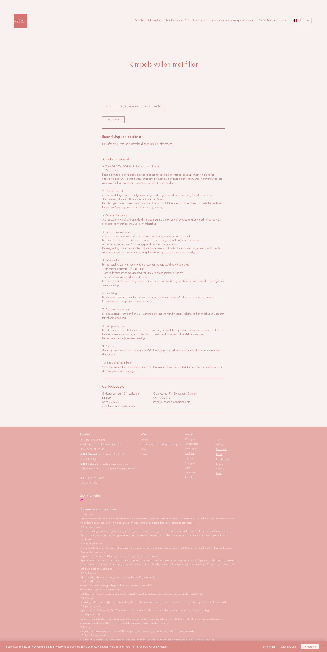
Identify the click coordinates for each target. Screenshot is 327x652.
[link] (113, 119)
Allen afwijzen (288, 646)
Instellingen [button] (269, 646)
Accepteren (310, 646)
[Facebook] (81, 500)
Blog (143, 449)
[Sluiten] (323, 646)
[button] (283, 20)
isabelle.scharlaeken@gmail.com (104, 444)
